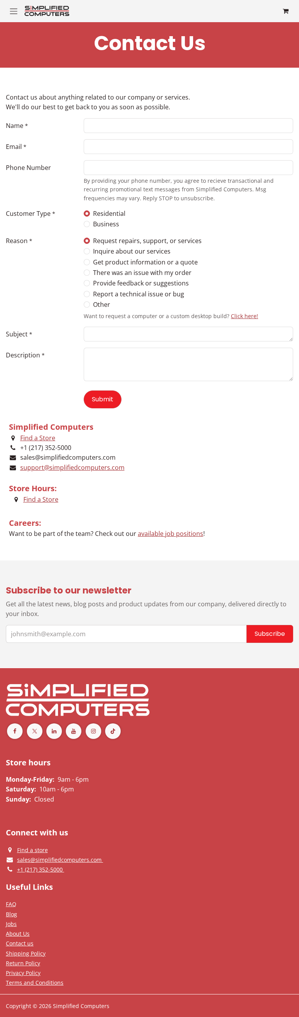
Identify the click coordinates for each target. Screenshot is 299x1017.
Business (106, 224)
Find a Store (37, 438)
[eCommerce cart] (285, 11)
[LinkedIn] (54, 731)
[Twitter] (34, 731)
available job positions (170, 533)
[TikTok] (113, 731)
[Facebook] (15, 731)
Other (101, 304)
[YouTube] (73, 731)
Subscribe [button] (270, 633)
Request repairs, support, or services (147, 240)
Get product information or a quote (145, 262)
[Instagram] (93, 731)
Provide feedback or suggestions (141, 283)
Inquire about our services (132, 251)
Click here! (244, 316)
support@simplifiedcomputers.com (72, 467)
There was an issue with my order (142, 272)
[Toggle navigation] (13, 11)
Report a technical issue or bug (138, 294)
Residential (109, 213)
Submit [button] (102, 399)
